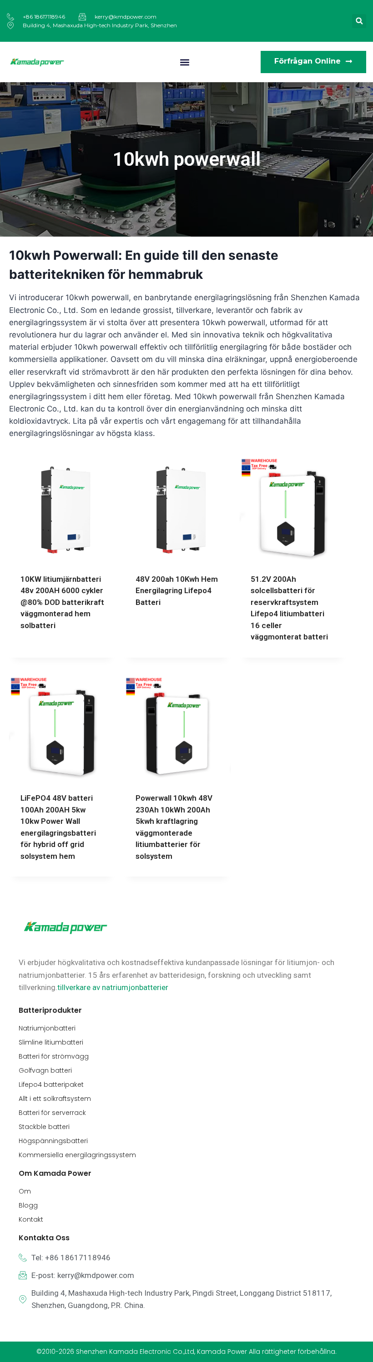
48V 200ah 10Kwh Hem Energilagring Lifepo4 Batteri (177, 591)
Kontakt (31, 1219)
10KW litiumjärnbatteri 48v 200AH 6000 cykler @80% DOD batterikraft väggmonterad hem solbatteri (62, 602)
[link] (112, 987)
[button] (359, 21)
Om (25, 1191)
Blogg (28, 1205)
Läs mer (34, 654)
